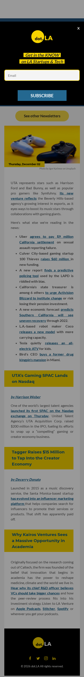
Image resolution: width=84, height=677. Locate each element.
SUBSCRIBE (42, 95)
